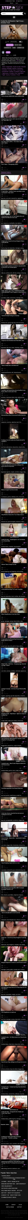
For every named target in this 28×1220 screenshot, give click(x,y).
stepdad (11, 546)
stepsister (4, 919)
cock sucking (19, 571)
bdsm (7, 1143)
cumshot (17, 472)
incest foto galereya (14, 1192)
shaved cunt (4, 521)
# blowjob (9, 68)
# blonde (23, 66)
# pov (14, 70)
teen (16, 397)
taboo (22, 521)
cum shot (8, 198)
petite (9, 496)
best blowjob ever (11, 919)
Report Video (18, 45)
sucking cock (9, 273)
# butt (4, 66)
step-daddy (22, 944)
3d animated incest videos (8, 1197)
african (3, 1069)
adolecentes (21, 397)
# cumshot (4, 70)
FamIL (8, 52)
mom (12, 596)
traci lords (21, 496)
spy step (19, 1190)
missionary (15, 845)
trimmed (18, 671)
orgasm (3, 695)
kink (13, 695)
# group (4, 68)
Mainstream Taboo (11, 1)
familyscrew (4, 322)
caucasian (8, 994)
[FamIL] (3, 52)
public (11, 969)
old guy (19, 273)
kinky (6, 720)
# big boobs (9, 66)
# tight (3, 74)
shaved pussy (17, 372)
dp (11, 695)
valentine (14, 422)
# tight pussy (5, 73)
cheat (12, 347)
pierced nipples (12, 521)
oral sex (8, 671)
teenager (17, 248)
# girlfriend (20, 73)
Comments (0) (20, 47)
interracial (20, 720)
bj (4, 273)
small (17, 770)
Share (14, 47)
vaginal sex (20, 198)
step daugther (17, 546)
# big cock (22, 71)
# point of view (17, 66)
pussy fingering (5, 571)
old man (15, 273)
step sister (15, 447)
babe (8, 297)
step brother (22, 447)
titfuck (18, 919)
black (16, 1069)
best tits (19, 422)
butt (18, 60)
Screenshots (7, 47)
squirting (8, 695)
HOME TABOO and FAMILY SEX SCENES (10, 10)
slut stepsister (21, 1143)
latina (13, 397)
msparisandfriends (6, 372)
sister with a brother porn (9, 1188)
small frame (13, 795)
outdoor (13, 671)
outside (15, 969)
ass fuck (3, 447)
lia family (4, 1181)
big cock (3, 198)
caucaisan (3, 870)
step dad (22, 1094)
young (21, 248)
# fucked (11, 73)
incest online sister (13, 1181)
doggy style (22, 472)
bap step (4, 1192)
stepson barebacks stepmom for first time (14, 1178)
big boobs (12, 248)
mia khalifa (12, 223)
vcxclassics (4, 496)
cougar (21, 347)
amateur (3, 397)
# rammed (16, 71)
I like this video (6, 42)
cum (11, 1143)
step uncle (17, 1044)
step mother (16, 621)
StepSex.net (12, 1217)
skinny (21, 646)
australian (10, 895)
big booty (6, 223)
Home (6, 1204)
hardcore (18, 521)
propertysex (4, 646)
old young (23, 273)
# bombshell (5, 71)
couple (12, 472)
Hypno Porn (20, 1)
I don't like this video (8, 42)
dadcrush (3, 944)
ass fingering (12, 571)
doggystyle (4, 745)
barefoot (9, 1168)
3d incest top (5, 1195)
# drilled (11, 71)
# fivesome (20, 68)
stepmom (3, 422)
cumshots (15, 820)
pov (14, 870)
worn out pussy (20, 322)
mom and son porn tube (8, 1183)
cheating (17, 347)
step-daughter (10, 944)
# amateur (13, 74)
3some (3, 248)
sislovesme (9, 447)
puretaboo (3, 297)
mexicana (8, 397)
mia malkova (18, 223)
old (19, 596)
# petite (14, 68)
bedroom (14, 1168)
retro (17, 496)
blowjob (19, 745)
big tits (8, 472)
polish (10, 1118)
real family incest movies (8, 1190)
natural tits (14, 198)
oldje (2, 273)
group (9, 322)
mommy (9, 422)
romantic (22, 695)
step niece (11, 1044)
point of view (16, 646)
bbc (22, 297)
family (22, 1044)
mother (16, 596)
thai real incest (6, 1175)
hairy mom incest (21, 1183)
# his (15, 73)
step (21, 621)
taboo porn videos (12, 720)
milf (12, 372)
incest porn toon (15, 1195)
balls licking (4, 1168)
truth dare (22, 919)
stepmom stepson (18, 895)
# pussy (8, 74)
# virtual (10, 70)
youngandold (9, 820)
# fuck (18, 74)
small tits (18, 795)
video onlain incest (6, 1186)
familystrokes (4, 546)
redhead (13, 496)
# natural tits (19, 70)
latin (2, 895)
